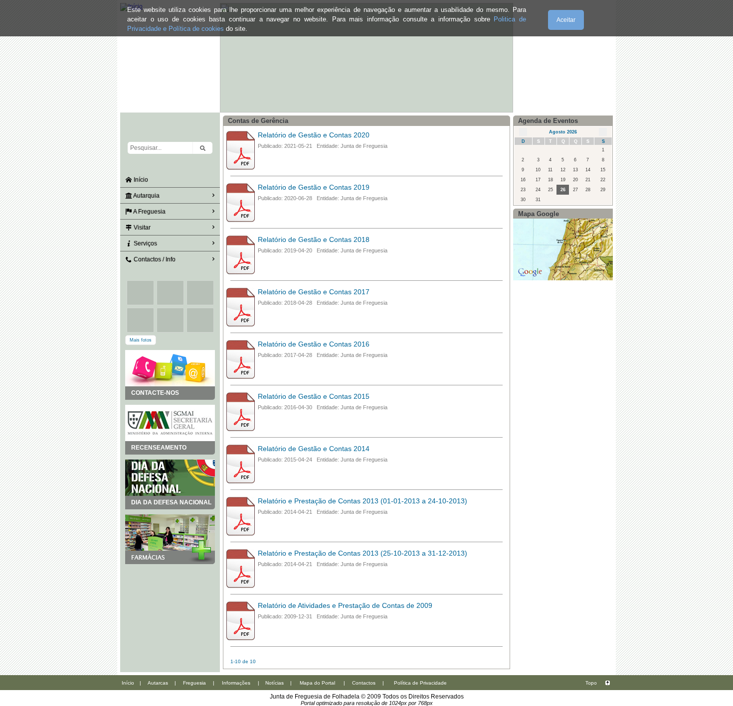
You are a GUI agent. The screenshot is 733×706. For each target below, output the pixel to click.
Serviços (144, 243)
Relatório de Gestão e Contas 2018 (313, 239)
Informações (236, 683)
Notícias (274, 683)
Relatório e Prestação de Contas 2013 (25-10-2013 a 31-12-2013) (362, 553)
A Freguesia (149, 211)
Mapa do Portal (317, 683)
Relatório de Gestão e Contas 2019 (313, 187)
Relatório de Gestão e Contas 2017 (313, 292)
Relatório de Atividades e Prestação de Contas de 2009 (345, 605)
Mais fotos (141, 340)
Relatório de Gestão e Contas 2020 (313, 135)
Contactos (363, 683)
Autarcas (158, 683)
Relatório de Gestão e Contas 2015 (313, 396)
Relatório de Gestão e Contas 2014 (313, 449)
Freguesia (194, 683)
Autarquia (146, 195)
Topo (591, 683)
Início (140, 179)
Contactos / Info (154, 259)
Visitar (141, 227)
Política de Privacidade (420, 683)
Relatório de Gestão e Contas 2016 (313, 344)
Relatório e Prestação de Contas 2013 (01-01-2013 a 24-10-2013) (362, 501)
